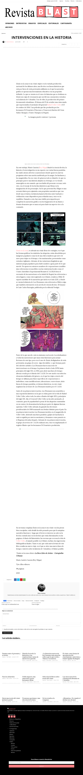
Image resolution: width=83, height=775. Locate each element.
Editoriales (54, 23)
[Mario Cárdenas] (4, 42)
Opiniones (9, 23)
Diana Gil (69, 660)
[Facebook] (2, 1)
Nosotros (72, 1)
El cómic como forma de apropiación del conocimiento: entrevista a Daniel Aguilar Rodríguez (71, 656)
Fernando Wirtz (8, 701)
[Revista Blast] (41, 11)
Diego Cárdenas (30, 681)
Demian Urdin (28, 660)
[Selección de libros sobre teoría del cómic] (51, 669)
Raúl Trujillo (9, 656)
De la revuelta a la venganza (48, 699)
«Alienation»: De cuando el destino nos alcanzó (71, 699)
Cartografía (66, 23)
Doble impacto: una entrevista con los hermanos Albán (28, 678)
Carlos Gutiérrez (50, 701)
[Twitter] (9, 1)
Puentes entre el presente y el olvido (11, 654)
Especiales (42, 23)
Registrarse (41, 766)
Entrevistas (21, 23)
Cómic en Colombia (17, 600)
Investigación (36, 600)
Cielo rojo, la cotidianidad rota (10, 604)
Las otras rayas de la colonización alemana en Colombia (71, 678)
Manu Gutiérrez (49, 680)
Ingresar (61, 1)
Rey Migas (43, 167)
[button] (80, 23)
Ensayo (23, 600)
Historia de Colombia (29, 600)
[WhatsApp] (79, 44)
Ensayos (32, 23)
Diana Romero (48, 660)
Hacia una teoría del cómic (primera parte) (11, 699)
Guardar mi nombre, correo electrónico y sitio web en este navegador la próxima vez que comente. (28, 629)
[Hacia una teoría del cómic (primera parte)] (11, 690)
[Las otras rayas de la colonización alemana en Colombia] (72, 669)
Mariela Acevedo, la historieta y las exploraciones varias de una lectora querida (30, 656)
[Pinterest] (76, 44)
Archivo (9, 27)
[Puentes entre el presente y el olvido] (11, 646)
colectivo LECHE (29, 701)
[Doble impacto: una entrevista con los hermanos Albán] (31, 669)
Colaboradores (79, 1)
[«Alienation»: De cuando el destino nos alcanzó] (72, 690)
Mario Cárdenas (10, 41)
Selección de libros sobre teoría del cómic (50, 677)
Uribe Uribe (20, 541)
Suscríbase (67, 1)
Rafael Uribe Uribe (54, 105)
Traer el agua (35, 604)
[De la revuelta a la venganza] (51, 690)
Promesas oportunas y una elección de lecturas (31, 699)
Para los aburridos (8, 677)
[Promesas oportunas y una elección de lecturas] (31, 690)
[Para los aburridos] (11, 669)
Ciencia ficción (9, 600)
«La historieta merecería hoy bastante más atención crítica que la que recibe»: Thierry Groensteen (51, 656)
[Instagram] (4, 1)
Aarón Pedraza (69, 701)
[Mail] (7, 1)
